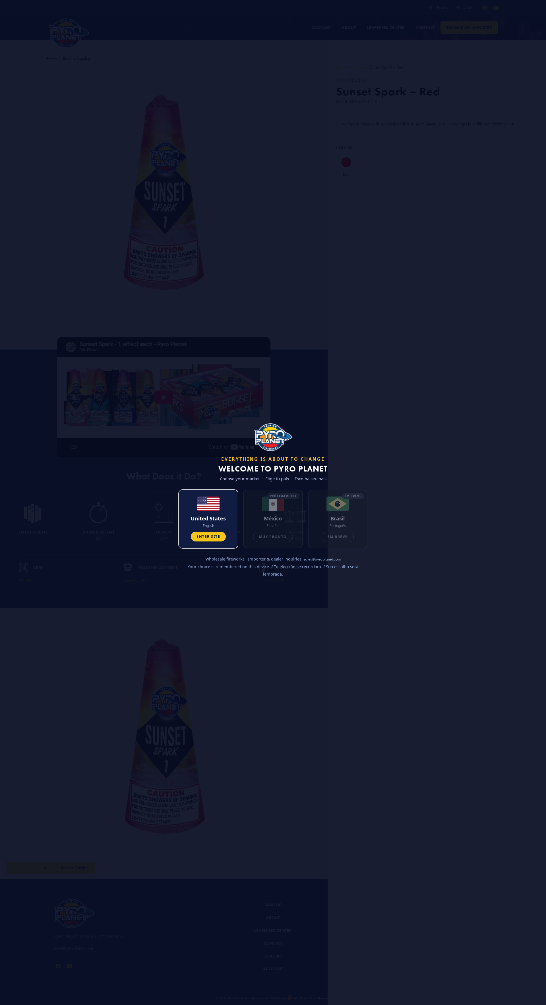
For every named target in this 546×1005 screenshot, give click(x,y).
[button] (208, 519)
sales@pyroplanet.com (322, 559)
